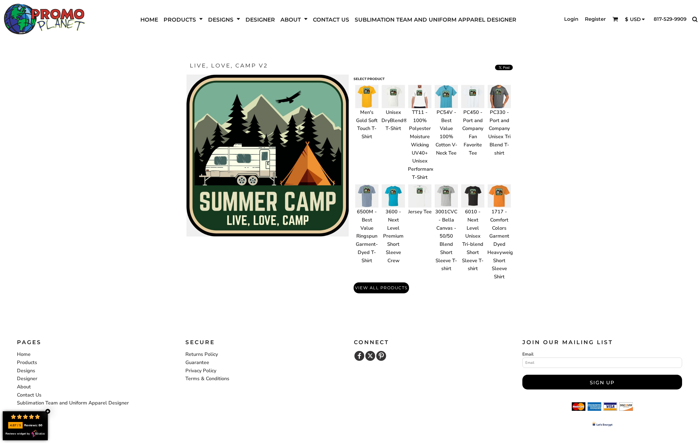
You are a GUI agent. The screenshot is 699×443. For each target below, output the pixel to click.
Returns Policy (201, 354)
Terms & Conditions (207, 378)
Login (571, 19)
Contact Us (29, 395)
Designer (27, 378)
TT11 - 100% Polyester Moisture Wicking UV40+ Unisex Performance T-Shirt (422, 145)
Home (24, 354)
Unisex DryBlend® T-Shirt (394, 120)
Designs (26, 370)
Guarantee (197, 362)
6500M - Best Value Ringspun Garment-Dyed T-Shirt (367, 236)
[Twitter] (370, 356)
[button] (183, 19)
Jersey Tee (420, 211)
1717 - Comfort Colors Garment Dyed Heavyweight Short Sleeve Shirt (502, 244)
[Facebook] (359, 356)
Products (27, 362)
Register (595, 19)
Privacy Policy (200, 370)
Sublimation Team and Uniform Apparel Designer (73, 403)
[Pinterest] (381, 356)
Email (528, 354)
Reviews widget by (17, 434)
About (24, 386)
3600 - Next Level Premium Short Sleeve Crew (393, 236)
